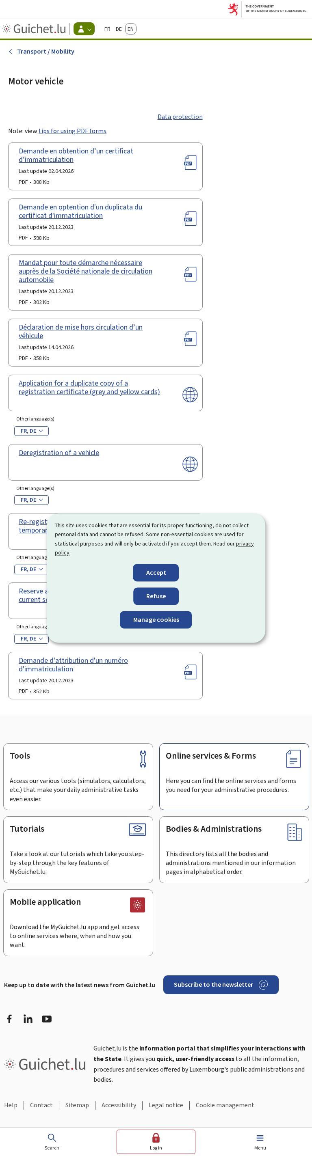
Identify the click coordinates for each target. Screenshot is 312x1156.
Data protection (180, 116)
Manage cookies (156, 619)
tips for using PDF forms (72, 131)
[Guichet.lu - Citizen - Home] (34, 29)
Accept (156, 572)
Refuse (156, 596)
